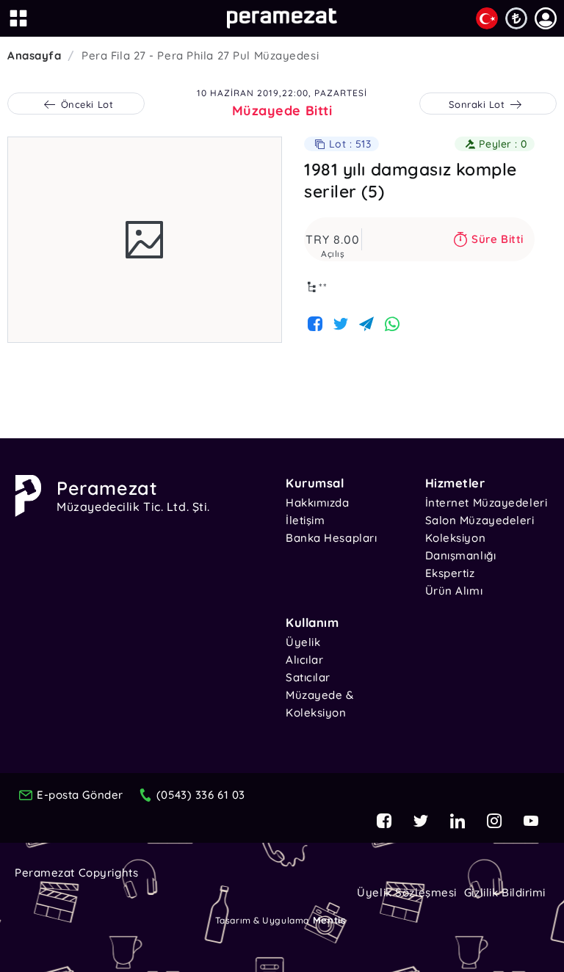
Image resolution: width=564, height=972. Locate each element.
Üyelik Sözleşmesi (407, 892)
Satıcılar (308, 677)
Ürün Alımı (454, 591)
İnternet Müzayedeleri (486, 502)
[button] (546, 18)
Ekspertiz (450, 573)
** (323, 287)
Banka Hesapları (331, 538)
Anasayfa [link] (34, 55)
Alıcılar (304, 660)
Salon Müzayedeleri (480, 520)
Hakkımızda (318, 502)
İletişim (305, 520)
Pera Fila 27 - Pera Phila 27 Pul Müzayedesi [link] (200, 55)
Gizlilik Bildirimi (505, 892)
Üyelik (303, 642)
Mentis (329, 920)
